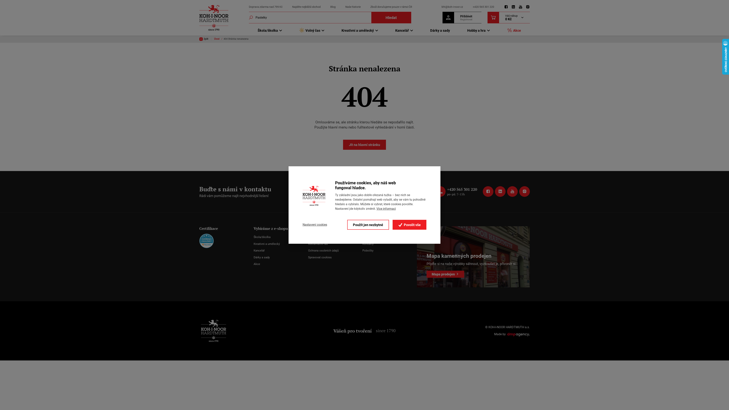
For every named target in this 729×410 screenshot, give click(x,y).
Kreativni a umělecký (267, 244)
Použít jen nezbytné (368, 225)
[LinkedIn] (513, 7)
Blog (333, 6)
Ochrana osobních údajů (323, 250)
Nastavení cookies (315, 224)
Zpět (206, 39)
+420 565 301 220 (483, 6)
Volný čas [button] (312, 30)
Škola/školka (262, 237)
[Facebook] (506, 7)
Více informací (386, 209)
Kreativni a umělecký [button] (358, 30)
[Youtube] (520, 7)
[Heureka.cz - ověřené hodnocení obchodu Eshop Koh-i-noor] (206, 241)
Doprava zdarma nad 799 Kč (265, 6)
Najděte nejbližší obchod (306, 6)
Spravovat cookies (320, 257)
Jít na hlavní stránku (364, 145)
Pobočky (367, 250)
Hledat (391, 17)
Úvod (217, 39)
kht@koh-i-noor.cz (452, 6)
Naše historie (353, 6)
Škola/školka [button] (268, 30)
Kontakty (368, 244)
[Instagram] (528, 7)
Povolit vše (412, 225)
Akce (517, 30)
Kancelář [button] (402, 30)
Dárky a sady (440, 30)
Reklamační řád (318, 244)
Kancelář (259, 250)
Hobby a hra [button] (476, 30)
